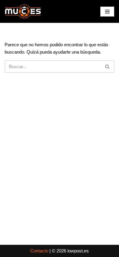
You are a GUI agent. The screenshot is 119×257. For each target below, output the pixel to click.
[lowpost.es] (23, 11)
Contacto (39, 250)
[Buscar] (107, 66)
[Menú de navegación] (107, 11)
